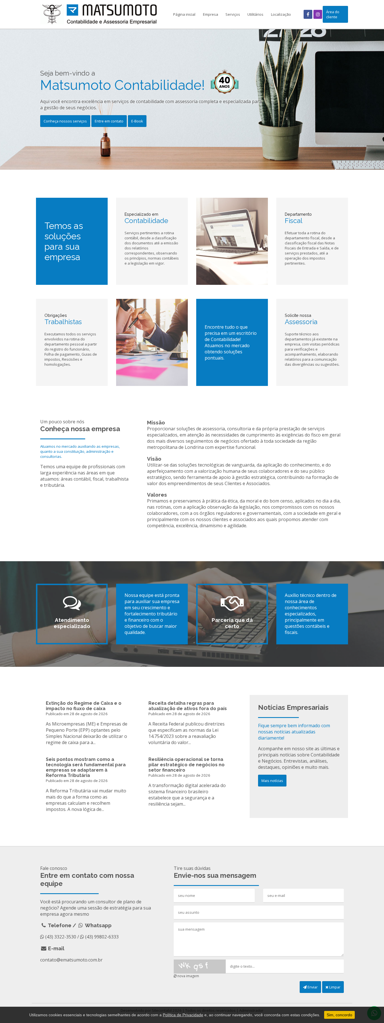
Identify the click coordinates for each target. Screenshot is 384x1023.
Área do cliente (332, 14)
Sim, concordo (339, 1015)
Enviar (312, 987)
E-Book (137, 121)
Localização (281, 14)
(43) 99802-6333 (102, 937)
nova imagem (188, 976)
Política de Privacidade (183, 1015)
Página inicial (184, 14)
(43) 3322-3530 (60, 937)
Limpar (334, 987)
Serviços (232, 14)
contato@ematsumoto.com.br (71, 960)
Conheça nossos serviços (65, 121)
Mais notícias (272, 780)
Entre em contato (109, 121)
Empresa (210, 14)
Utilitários (255, 14)
